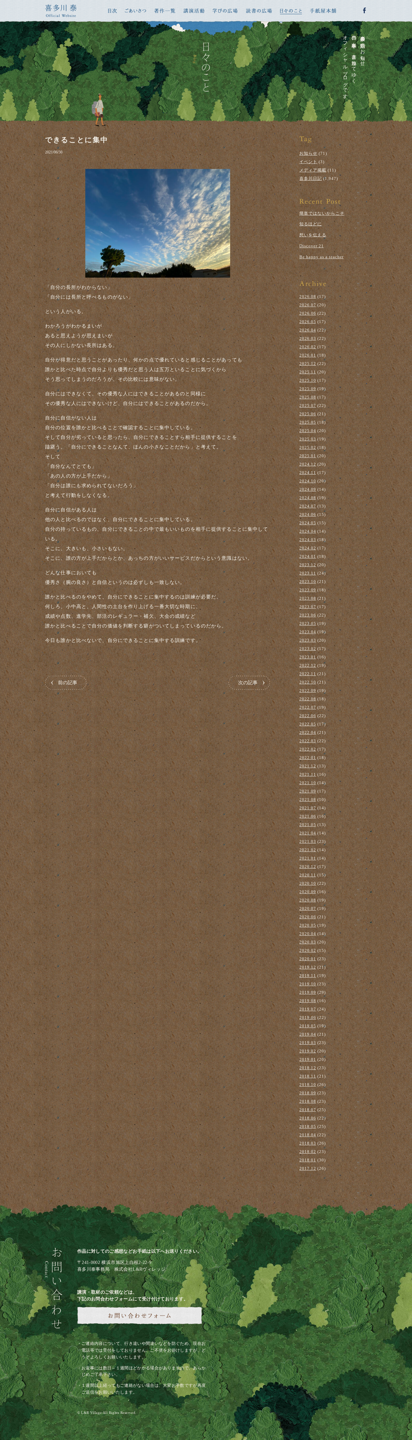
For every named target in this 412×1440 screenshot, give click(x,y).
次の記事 (248, 682)
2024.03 (307, 539)
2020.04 (307, 933)
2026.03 (307, 338)
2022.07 (307, 707)
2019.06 (307, 1017)
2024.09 (307, 489)
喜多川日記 (310, 178)
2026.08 (307, 296)
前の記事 (67, 682)
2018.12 (307, 1067)
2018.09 (307, 1092)
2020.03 (307, 942)
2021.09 (307, 791)
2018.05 (307, 1126)
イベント (308, 161)
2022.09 (307, 690)
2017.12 (307, 1168)
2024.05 (307, 522)
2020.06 (307, 916)
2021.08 (307, 799)
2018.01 (307, 1160)
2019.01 (307, 1059)
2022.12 (307, 665)
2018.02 (307, 1151)
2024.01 (307, 556)
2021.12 (307, 766)
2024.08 (307, 497)
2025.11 (307, 372)
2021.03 (307, 841)
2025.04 (307, 430)
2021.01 (307, 858)
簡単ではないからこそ (321, 213)
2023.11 (307, 573)
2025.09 (307, 388)
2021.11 (307, 774)
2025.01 (307, 455)
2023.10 (307, 581)
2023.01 (307, 657)
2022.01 (307, 757)
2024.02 (307, 548)
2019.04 (307, 1034)
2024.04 (307, 531)
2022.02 (307, 749)
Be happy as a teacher (321, 256)
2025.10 (307, 380)
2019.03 (307, 1042)
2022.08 (307, 698)
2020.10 (307, 883)
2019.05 (307, 1025)
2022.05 (307, 724)
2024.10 (307, 480)
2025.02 (307, 447)
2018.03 (307, 1143)
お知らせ (308, 153)
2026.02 (307, 346)
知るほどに (310, 224)
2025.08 (307, 397)
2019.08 (307, 1000)
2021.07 (307, 807)
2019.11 (307, 975)
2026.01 (307, 355)
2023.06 (307, 615)
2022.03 (307, 740)
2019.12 (307, 967)
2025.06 (307, 413)
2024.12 (307, 464)
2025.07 (307, 405)
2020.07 (307, 908)
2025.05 (307, 422)
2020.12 (307, 866)
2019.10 (307, 983)
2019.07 (307, 1009)
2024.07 (307, 506)
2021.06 (307, 816)
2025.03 (307, 439)
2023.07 (307, 606)
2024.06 (307, 514)
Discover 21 (311, 245)
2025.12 (307, 363)
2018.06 (307, 1118)
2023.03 (307, 640)
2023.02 (307, 648)
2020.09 (307, 891)
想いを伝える (312, 234)
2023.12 (307, 564)
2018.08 (307, 1101)
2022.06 (307, 715)
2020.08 (307, 900)
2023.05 (307, 623)
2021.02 (307, 849)
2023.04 (307, 631)
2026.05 (307, 321)
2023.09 (307, 589)
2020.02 (307, 950)
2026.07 (307, 304)
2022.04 (307, 732)
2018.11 (307, 1076)
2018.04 (307, 1134)
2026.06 (307, 313)
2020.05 (307, 925)
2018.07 (307, 1109)
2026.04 (307, 330)
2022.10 (307, 682)
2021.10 (307, 782)
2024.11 (307, 472)
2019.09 (307, 992)
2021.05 (307, 824)
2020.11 (307, 875)
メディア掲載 (312, 170)
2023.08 (307, 598)
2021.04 (307, 833)
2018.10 (307, 1084)
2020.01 (307, 958)
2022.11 (307, 673)
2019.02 (307, 1051)
